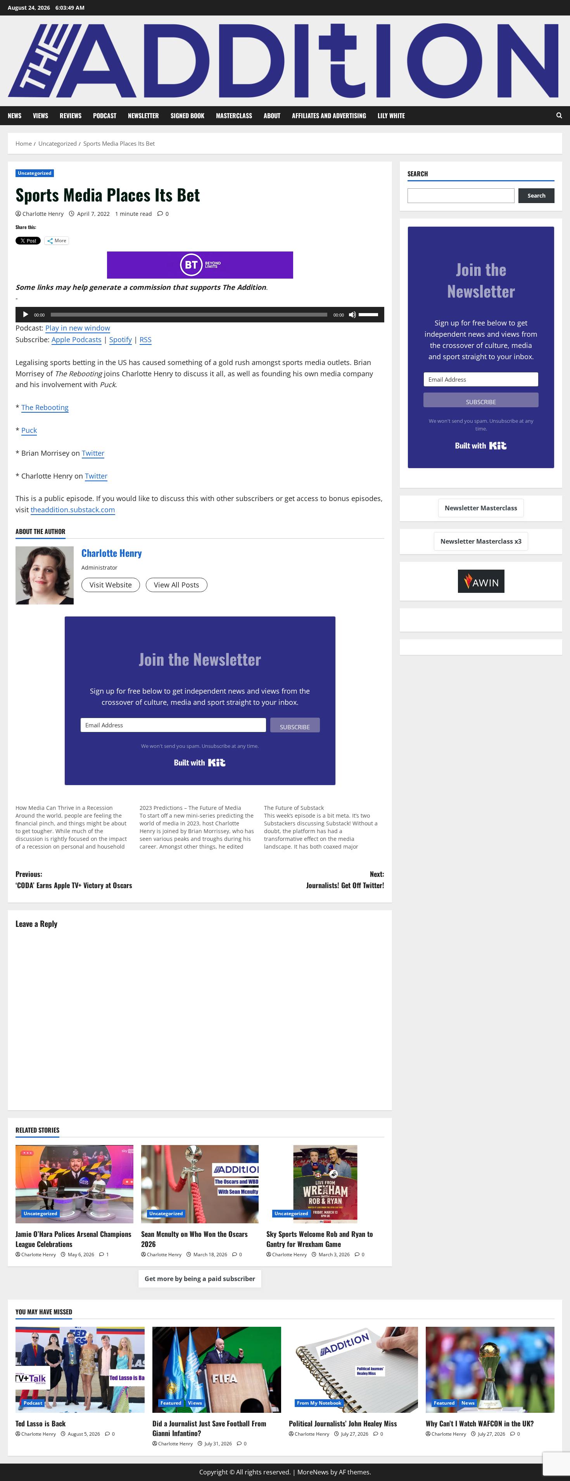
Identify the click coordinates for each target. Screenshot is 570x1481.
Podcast (104, 115)
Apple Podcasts (77, 339)
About (272, 115)
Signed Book (187, 115)
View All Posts (176, 584)
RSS (146, 339)
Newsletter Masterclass (481, 508)
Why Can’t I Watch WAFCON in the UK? (480, 1423)
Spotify (120, 339)
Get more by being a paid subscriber (200, 1278)
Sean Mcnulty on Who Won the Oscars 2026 (194, 1239)
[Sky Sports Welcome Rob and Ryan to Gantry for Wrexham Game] (325, 1184)
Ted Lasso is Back (41, 1423)
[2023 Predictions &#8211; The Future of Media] (202, 827)
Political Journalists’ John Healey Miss (343, 1423)
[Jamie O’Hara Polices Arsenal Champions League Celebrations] (74, 1184)
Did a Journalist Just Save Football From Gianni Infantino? (209, 1428)
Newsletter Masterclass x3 (481, 541)
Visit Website (111, 584)
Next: (345, 879)
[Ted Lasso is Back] (80, 1370)
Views (40, 115)
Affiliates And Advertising (329, 115)
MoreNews (313, 1472)
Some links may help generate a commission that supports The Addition (141, 287)
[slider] (369, 314)
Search (418, 173)
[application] (200, 314)
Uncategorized (35, 173)
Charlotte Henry (43, 213)
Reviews (70, 115)
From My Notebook (319, 1403)
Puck (29, 430)
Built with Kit (200, 763)
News (14, 115)
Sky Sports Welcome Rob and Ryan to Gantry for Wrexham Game (319, 1239)
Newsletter (143, 115)
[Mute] (352, 315)
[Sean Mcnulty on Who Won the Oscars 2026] (200, 1184)
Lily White (391, 115)
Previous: (74, 879)
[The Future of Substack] (326, 827)
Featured (171, 1403)
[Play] (25, 315)
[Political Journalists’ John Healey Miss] (353, 1370)
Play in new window (77, 327)
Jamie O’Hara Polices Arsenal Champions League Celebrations (73, 1239)
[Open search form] (559, 115)
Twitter (93, 453)
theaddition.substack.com (73, 509)
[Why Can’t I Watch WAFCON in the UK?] (490, 1370)
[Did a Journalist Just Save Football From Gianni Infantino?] (217, 1370)
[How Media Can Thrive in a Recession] (78, 827)
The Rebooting (45, 407)
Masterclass (234, 115)
